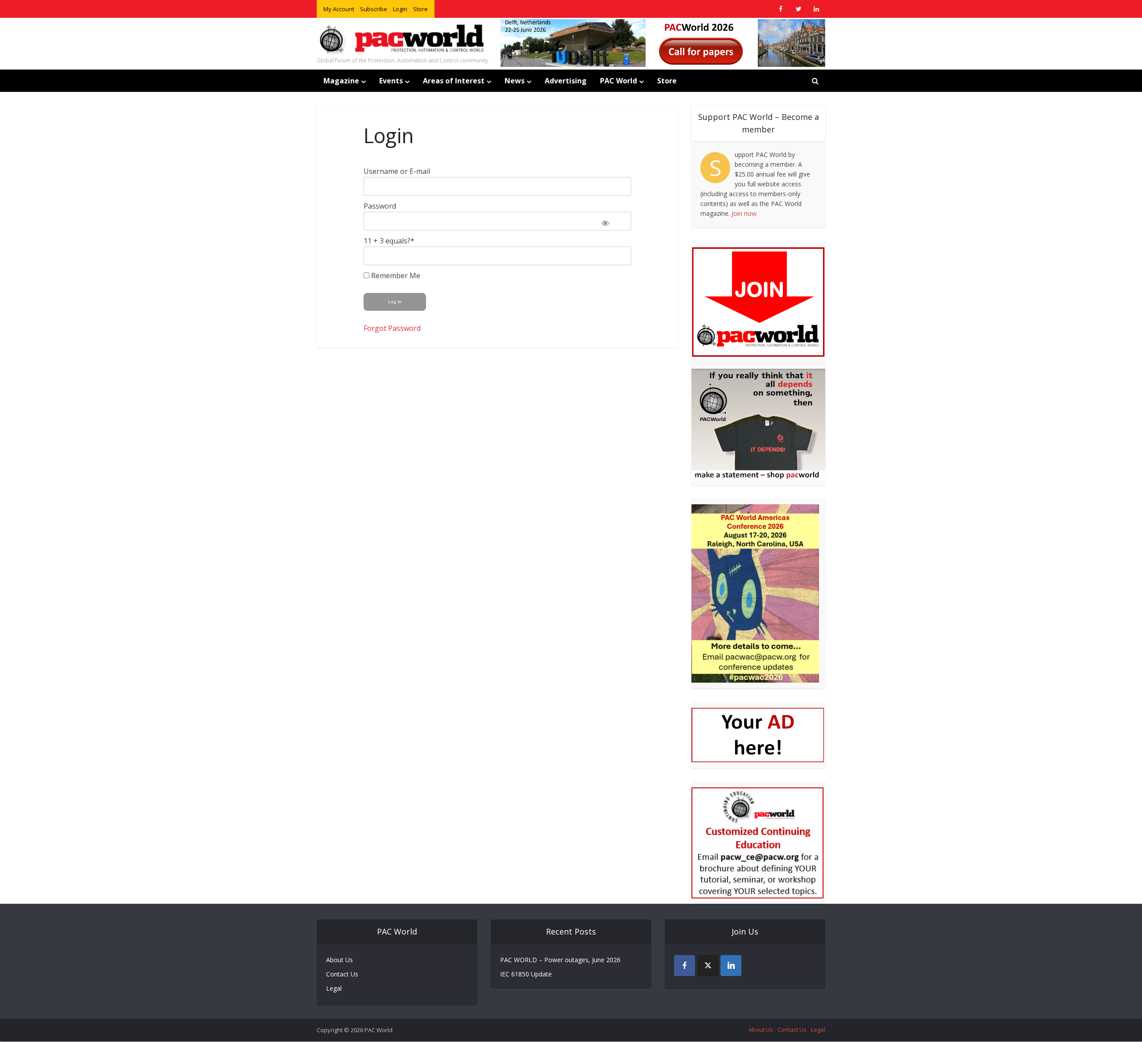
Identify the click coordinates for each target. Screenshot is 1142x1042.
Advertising (566, 81)
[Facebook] (684, 965)
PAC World (618, 81)
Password (380, 206)
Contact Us (342, 974)
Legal (334, 988)
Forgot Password (392, 328)
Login (400, 9)
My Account (338, 9)
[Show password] (611, 221)
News (515, 81)
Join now (744, 213)
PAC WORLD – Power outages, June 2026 (560, 960)
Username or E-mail (397, 171)
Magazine (341, 81)
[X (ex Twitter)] (707, 965)
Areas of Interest (453, 81)
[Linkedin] (730, 965)
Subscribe (373, 9)
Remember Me (394, 275)
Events (391, 81)
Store (420, 9)
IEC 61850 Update (526, 974)
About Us (339, 960)
